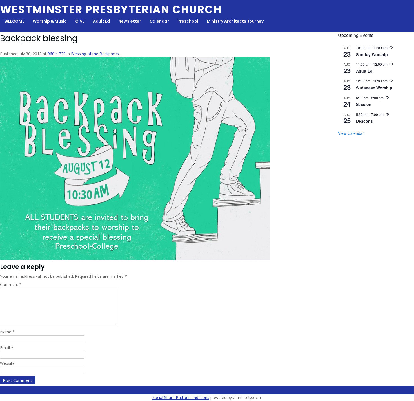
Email (6, 347)
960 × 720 (57, 53)
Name (7, 331)
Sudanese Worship (374, 88)
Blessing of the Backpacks (95, 53)
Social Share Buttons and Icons (180, 397)
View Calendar (351, 133)
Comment (11, 284)
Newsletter (129, 21)
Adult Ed (101, 21)
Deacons (364, 121)
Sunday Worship (372, 54)
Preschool (187, 21)
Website (7, 363)
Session (363, 104)
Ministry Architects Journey (235, 21)
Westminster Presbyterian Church (111, 9)
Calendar (159, 21)
